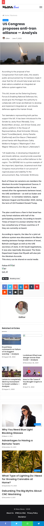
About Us (10, 513)
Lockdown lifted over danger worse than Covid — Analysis (32, 357)
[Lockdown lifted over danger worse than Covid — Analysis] (32, 343)
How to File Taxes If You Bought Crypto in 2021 (32, 381)
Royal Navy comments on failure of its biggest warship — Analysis (11, 350)
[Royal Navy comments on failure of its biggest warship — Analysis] (11, 339)
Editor (8, 38)
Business (13, 15)
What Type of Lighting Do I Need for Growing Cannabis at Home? (22, 479)
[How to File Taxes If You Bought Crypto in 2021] (32, 371)
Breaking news (15, 278)
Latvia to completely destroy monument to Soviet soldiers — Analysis (11, 383)
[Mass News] (10, 7)
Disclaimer (22, 517)
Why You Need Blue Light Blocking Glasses (17, 431)
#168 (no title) (20, 513)
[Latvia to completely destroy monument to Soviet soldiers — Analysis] (11, 371)
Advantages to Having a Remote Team (17, 442)
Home (6, 15)
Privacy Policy (32, 513)
